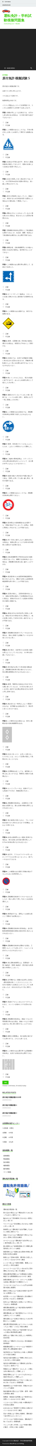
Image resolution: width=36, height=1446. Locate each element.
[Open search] (31, 68)
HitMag (21, 1443)
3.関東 (4, 1133)
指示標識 (6, 1162)
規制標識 (6, 1156)
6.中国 (11, 1137)
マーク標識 (7, 1172)
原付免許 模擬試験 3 (9, 1113)
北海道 (6, 1128)
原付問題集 (5, 75)
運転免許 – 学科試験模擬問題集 (17, 17)
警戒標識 (6, 1159)
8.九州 (11, 1142)
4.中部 (11, 1133)
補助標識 (6, 1165)
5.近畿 (4, 1137)
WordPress (13, 1443)
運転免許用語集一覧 (10, 1209)
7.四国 (4, 1142)
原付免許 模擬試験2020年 (11, 1097)
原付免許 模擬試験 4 (9, 1105)
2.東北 (11, 1128)
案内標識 (6, 1169)
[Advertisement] (18, 47)
